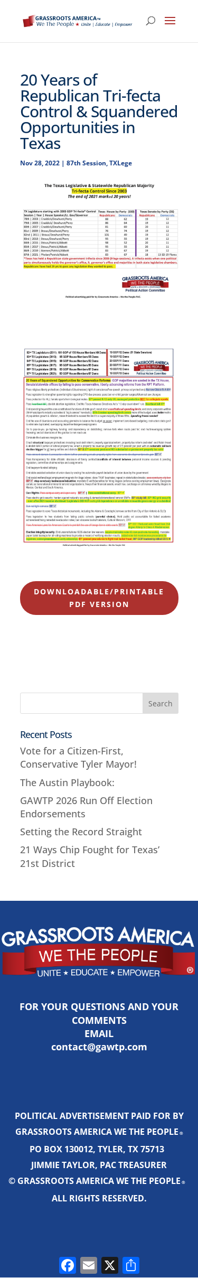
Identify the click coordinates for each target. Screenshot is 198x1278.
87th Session (86, 162)
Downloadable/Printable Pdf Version (99, 597)
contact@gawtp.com (99, 1046)
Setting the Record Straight (81, 831)
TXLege (120, 162)
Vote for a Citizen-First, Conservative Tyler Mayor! (78, 757)
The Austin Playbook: (67, 782)
